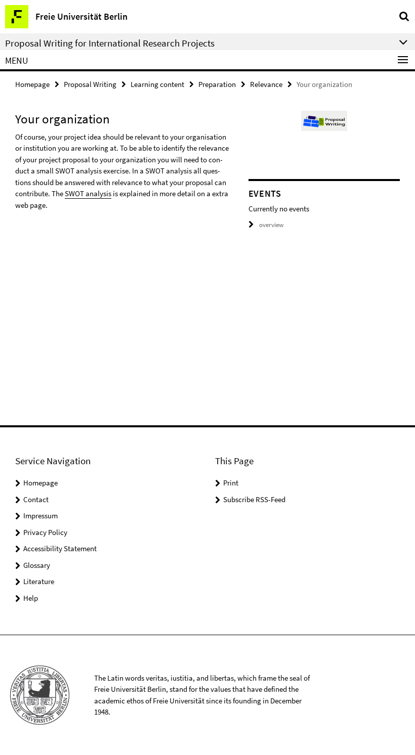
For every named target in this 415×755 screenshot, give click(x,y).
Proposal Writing (90, 84)
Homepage (32, 84)
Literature (38, 581)
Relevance (266, 84)
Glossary (36, 565)
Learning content (157, 84)
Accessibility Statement (60, 548)
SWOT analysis (88, 193)
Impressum (40, 515)
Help (30, 598)
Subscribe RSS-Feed (254, 499)
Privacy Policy (45, 532)
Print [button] (230, 482)
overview (271, 224)
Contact (36, 499)
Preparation (217, 84)
